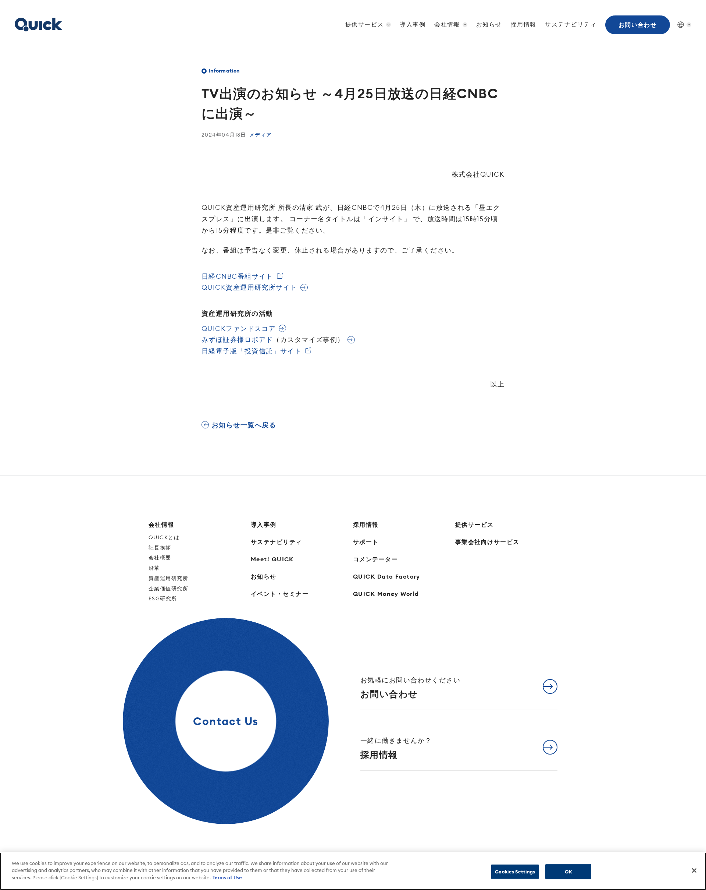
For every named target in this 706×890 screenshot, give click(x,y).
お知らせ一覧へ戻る (244, 425)
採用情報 (523, 24)
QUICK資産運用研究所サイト (249, 287)
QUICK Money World (386, 593)
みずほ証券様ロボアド (273, 339)
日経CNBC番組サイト (237, 276)
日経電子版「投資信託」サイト (252, 351)
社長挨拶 (160, 547)
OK (568, 872)
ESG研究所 (163, 598)
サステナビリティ (570, 24)
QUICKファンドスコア (239, 328)
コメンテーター (375, 559)
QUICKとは (164, 537)
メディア (260, 134)
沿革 (154, 568)
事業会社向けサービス (487, 541)
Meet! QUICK (272, 559)
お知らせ (489, 24)
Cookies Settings (515, 872)
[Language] (680, 24)
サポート (366, 541)
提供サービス (474, 524)
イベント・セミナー (280, 593)
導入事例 (412, 24)
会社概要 (160, 557)
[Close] (694, 870)
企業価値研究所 (168, 588)
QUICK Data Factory (386, 576)
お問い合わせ (637, 24)
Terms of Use (227, 877)
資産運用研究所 (168, 578)
